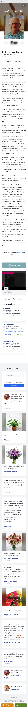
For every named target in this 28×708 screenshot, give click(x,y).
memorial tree (20, 252)
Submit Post (14, 385)
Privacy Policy (10, 701)
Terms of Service (18, 701)
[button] (14, 422)
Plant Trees (19, 318)
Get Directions (8, 318)
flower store (19, 255)
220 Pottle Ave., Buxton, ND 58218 (14, 315)
